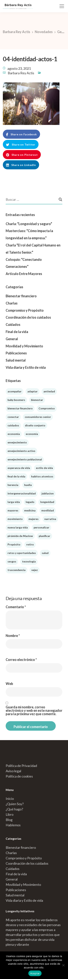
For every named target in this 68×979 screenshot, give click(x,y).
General (12, 339)
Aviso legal (13, 771)
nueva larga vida (18, 527)
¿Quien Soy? (15, 804)
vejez (34, 570)
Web (9, 683)
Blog (9, 820)
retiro (30, 544)
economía (32, 433)
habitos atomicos (42, 476)
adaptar (32, 391)
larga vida (14, 501)
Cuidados (13, 324)
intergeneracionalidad (22, 493)
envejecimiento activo (21, 450)
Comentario (16, 607)
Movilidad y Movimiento (24, 346)
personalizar (41, 527)
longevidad (47, 501)
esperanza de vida (19, 467)
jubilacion (48, 493)
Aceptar (35, 973)
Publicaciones (16, 353)
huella (28, 484)
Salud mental (16, 360)
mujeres (34, 518)
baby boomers (16, 399)
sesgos (12, 561)
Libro (9, 814)
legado (30, 501)
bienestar (37, 399)
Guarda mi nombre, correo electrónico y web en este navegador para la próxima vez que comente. (34, 710)
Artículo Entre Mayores (24, 274)
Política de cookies (19, 776)
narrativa (50, 518)
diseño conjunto (35, 425)
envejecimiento (17, 442)
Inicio (10, 798)
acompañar (15, 391)
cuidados (13, 425)
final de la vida (16, 476)
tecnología (29, 561)
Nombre (13, 635)
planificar (44, 536)
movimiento (15, 518)
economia (14, 433)
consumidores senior (38, 416)
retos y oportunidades (22, 553)
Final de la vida (17, 332)
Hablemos (13, 825)
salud (45, 553)
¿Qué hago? (14, 809)
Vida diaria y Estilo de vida (26, 367)
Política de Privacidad (21, 766)
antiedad (49, 391)
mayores (13, 510)
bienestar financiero (20, 408)
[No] (63, 965)
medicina (30, 510)
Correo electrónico (21, 659)
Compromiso (47, 408)
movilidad (47, 510)
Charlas (12, 303)
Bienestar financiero (21, 296)
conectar (13, 416)
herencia (13, 484)
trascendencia (17, 570)
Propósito (14, 544)
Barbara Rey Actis (21, 73)
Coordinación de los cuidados (28, 317)
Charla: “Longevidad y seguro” (29, 224)
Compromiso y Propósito (25, 310)
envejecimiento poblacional (25, 459)
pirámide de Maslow (20, 536)
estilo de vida (44, 467)
